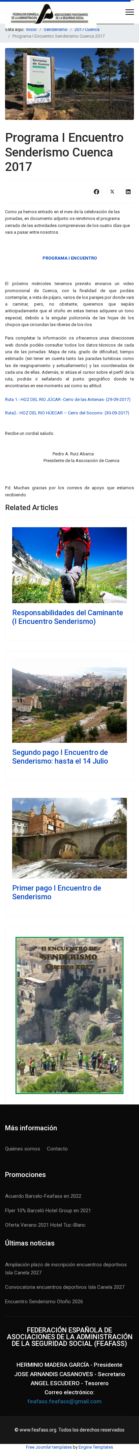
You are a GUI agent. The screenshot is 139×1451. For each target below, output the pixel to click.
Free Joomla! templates (49, 1447)
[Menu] (130, 12)
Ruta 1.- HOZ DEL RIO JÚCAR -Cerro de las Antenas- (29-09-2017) (68, 399)
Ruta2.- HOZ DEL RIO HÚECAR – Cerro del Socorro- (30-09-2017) (67, 412)
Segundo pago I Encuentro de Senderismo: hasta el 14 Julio (60, 756)
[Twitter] (112, 191)
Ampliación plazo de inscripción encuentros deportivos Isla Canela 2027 (66, 1269)
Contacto (57, 1149)
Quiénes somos (22, 1149)
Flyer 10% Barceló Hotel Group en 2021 (48, 1211)
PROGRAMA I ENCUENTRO (70, 258)
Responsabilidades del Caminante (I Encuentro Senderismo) (67, 617)
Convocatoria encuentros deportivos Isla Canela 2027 (64, 1287)
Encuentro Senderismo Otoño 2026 (44, 1302)
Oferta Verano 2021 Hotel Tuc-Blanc (45, 1225)
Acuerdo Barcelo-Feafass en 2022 (43, 1196)
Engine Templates (96, 1447)
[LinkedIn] (128, 191)
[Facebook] (96, 191)
